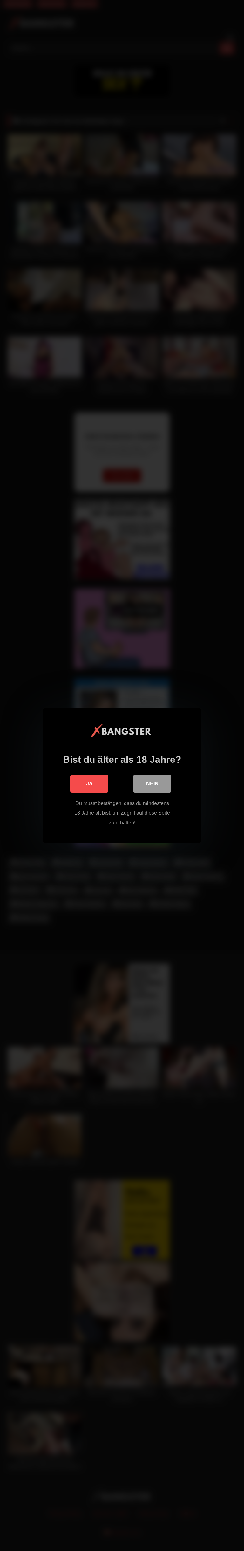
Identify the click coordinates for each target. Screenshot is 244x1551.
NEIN (152, 783)
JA (89, 783)
